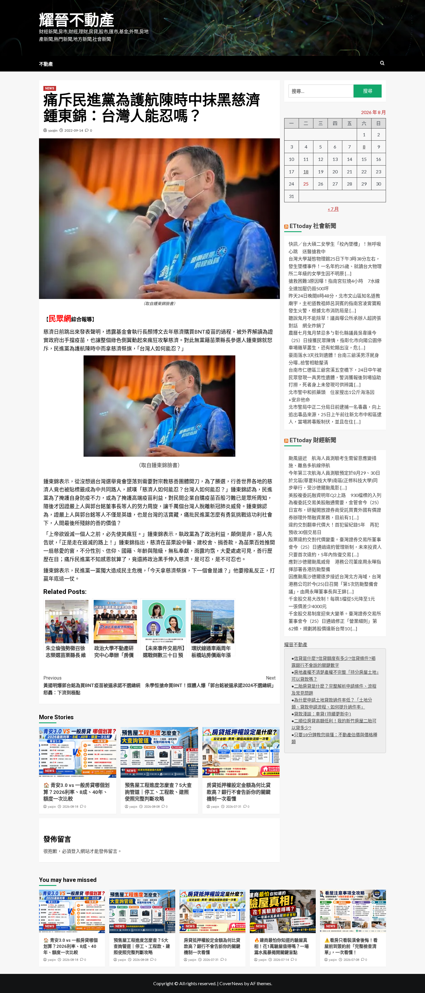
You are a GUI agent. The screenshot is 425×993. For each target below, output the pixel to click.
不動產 (46, 64)
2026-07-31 (233, 807)
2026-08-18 (70, 807)
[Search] (382, 63)
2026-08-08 (152, 807)
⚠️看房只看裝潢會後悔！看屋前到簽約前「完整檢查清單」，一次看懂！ (351, 946)
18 (305, 171)
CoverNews (231, 983)
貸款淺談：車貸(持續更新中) (322, 714)
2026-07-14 (281, 960)
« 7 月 (333, 209)
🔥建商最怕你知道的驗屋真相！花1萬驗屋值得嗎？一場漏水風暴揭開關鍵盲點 (281, 946)
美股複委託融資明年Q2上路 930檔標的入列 (335, 495)
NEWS (49, 88)
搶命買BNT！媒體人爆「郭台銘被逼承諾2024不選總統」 (217, 681)
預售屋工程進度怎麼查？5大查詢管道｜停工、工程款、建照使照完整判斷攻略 (158, 792)
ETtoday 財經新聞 (313, 440)
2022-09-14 (73, 130)
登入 (75, 851)
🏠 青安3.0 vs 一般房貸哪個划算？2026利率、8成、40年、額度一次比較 (76, 792)
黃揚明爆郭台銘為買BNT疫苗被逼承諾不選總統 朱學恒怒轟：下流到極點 (101, 685)
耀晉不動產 (76, 20)
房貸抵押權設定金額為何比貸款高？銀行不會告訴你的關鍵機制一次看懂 (239, 792)
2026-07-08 (351, 960)
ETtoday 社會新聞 (313, 226)
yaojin (53, 130)
